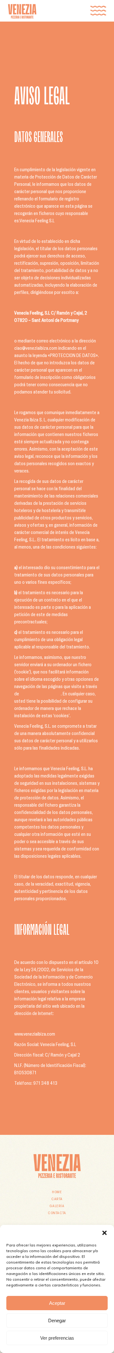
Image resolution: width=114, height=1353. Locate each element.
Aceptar (57, 1303)
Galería (56, 1205)
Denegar (57, 1320)
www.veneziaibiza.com (40, 693)
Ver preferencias (57, 1338)
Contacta (57, 1212)
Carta (57, 1198)
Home (57, 1191)
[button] (104, 1233)
